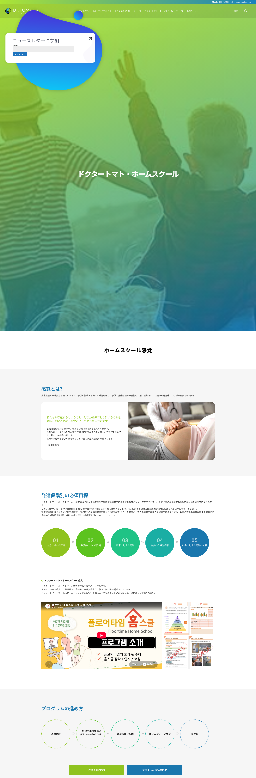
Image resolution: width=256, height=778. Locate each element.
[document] (128, 389)
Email (16, 45)
